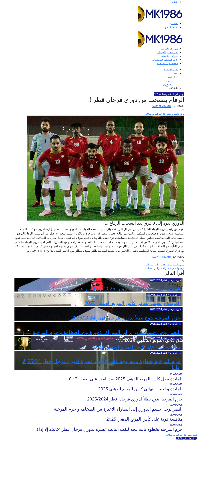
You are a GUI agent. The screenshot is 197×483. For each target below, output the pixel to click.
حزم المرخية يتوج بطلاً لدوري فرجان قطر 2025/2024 (126, 317)
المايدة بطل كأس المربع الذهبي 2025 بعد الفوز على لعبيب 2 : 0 (116, 288)
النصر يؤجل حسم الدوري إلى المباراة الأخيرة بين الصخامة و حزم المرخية (107, 332)
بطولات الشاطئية (169, 56)
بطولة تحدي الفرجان (167, 52)
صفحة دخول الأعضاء (167, 63)
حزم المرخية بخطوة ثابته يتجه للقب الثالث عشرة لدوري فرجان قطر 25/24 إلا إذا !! (101, 364)
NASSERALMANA (161, 106)
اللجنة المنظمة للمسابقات (165, 59)
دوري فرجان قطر (169, 48)
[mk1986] (161, 13)
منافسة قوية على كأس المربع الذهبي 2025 (137, 346)
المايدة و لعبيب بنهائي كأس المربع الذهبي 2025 (132, 303)
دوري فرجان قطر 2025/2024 (169, 94)
